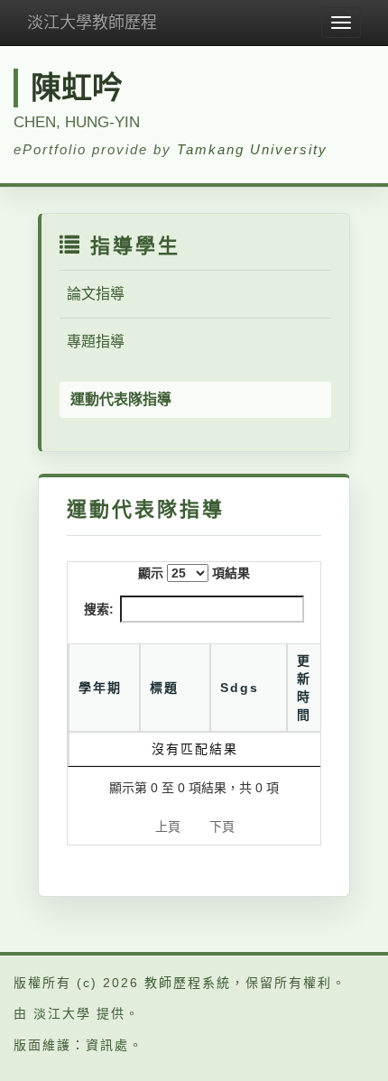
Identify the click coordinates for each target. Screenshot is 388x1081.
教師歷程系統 (187, 982)
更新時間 (304, 687)
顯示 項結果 (194, 573)
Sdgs (239, 687)
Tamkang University (252, 149)
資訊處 (107, 1045)
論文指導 (96, 293)
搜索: (99, 609)
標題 (164, 687)
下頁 (222, 826)
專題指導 (96, 341)
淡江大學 (62, 1013)
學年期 (100, 687)
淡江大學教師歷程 (92, 23)
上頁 (167, 826)
